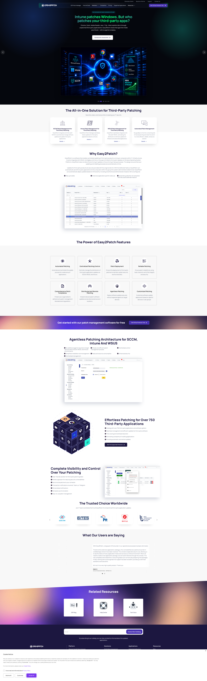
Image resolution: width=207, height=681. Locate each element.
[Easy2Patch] (49, 5)
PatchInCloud (86, 5)
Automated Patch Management (144, 129)
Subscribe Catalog (134, 632)
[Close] (205, 650)
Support (150, 1)
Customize (20, 675)
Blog (154, 649)
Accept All (31, 675)
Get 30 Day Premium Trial (157, 5)
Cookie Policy (27, 666)
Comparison (103, 5)
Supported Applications (120, 5)
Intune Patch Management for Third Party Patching (89, 129)
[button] (98, 101)
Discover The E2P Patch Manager (77, 649)
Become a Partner (140, 1)
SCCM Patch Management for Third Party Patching (62, 129)
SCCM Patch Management (111, 649)
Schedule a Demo (129, 1)
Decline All (8, 675)
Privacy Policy (26, 670)
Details (62, 141)
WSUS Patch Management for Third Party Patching (117, 129)
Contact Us (157, 1)
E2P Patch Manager (76, 5)
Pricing (110, 5)
